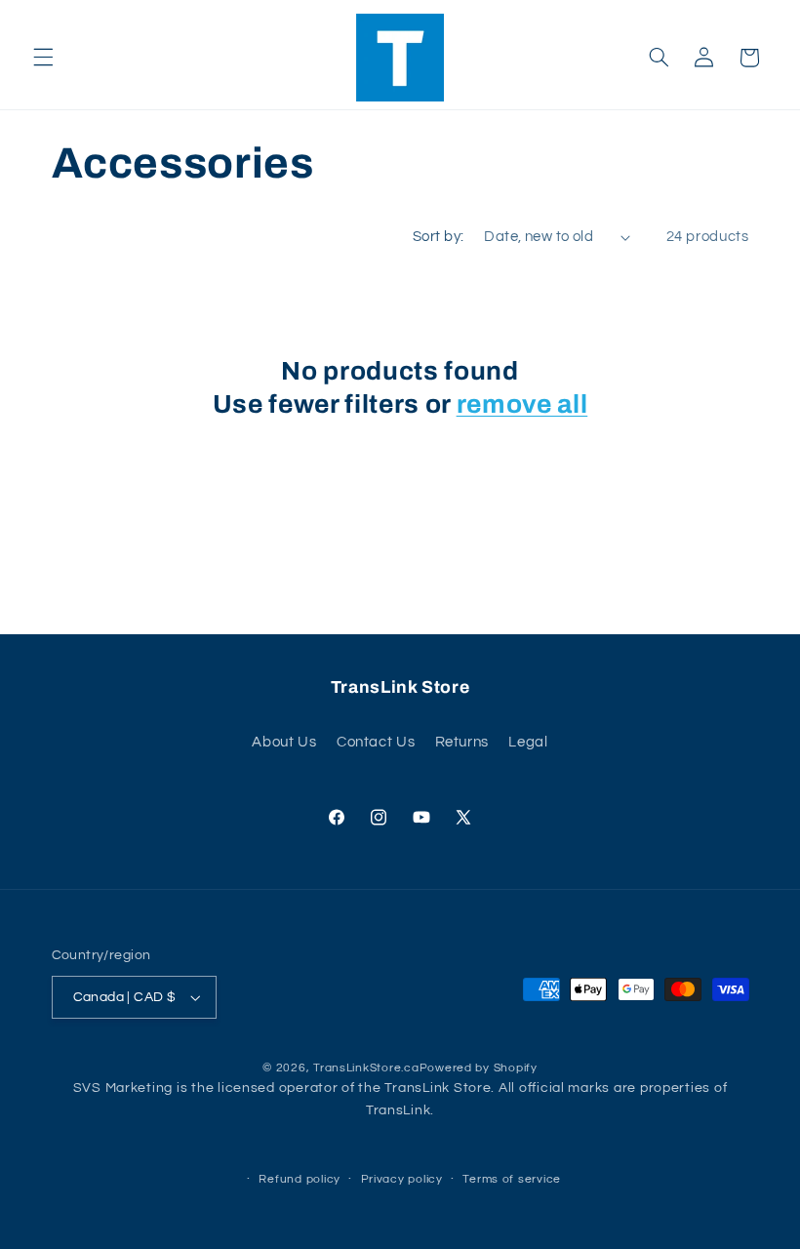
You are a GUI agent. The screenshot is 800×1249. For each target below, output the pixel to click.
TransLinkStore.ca (366, 1068)
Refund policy (299, 1179)
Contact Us (376, 742)
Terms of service (511, 1179)
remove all (522, 404)
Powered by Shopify (479, 1068)
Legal (527, 742)
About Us (284, 742)
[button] (42, 57)
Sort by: (438, 236)
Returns (462, 742)
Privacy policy (402, 1179)
